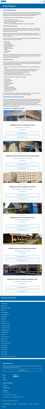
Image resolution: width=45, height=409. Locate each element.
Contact (5, 379)
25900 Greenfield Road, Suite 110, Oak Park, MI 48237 (22, 189)
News (4, 377)
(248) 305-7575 (23, 222)
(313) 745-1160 (23, 129)
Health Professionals (7, 383)
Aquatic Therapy (4, 303)
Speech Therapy (4, 345)
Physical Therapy (4, 338)
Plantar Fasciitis (4, 340)
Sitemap (4, 406)
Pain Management (4, 332)
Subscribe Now (21, 370)
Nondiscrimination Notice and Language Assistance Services (13, 396)
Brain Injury (3, 310)
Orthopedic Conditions (5, 329)
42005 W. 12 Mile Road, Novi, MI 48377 (22, 219)
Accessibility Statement (7, 403)
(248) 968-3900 (23, 191)
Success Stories (4, 349)
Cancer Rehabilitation (5, 314)
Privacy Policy (30, 403)
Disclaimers (14, 403)
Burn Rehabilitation (4, 312)
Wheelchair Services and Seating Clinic (8, 356)
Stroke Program (4, 354)
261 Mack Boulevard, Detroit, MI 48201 (22, 127)
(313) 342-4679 (23, 253)
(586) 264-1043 (23, 283)
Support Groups (4, 351)
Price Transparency (6, 392)
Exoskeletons (3, 319)
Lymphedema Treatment (6, 325)
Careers (5, 385)
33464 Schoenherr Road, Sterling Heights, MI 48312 (22, 281)
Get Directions (22, 137)
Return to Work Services (5, 343)
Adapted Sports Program (6, 308)
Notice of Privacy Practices (22, 403)
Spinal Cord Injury (4, 347)
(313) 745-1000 (28, 94)
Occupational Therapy (5, 327)
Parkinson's (3, 334)
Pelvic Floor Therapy (5, 336)
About (4, 375)
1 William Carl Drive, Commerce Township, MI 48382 (22, 158)
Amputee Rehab (4, 305)
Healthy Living (6, 387)
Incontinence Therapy (5, 323)
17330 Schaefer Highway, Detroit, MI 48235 (22, 250)
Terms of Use (36, 403)
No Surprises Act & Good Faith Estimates (10, 394)
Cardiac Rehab (4, 316)
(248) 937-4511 (23, 160)
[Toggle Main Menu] (43, 2)
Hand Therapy (3, 321)
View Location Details (21, 133)
